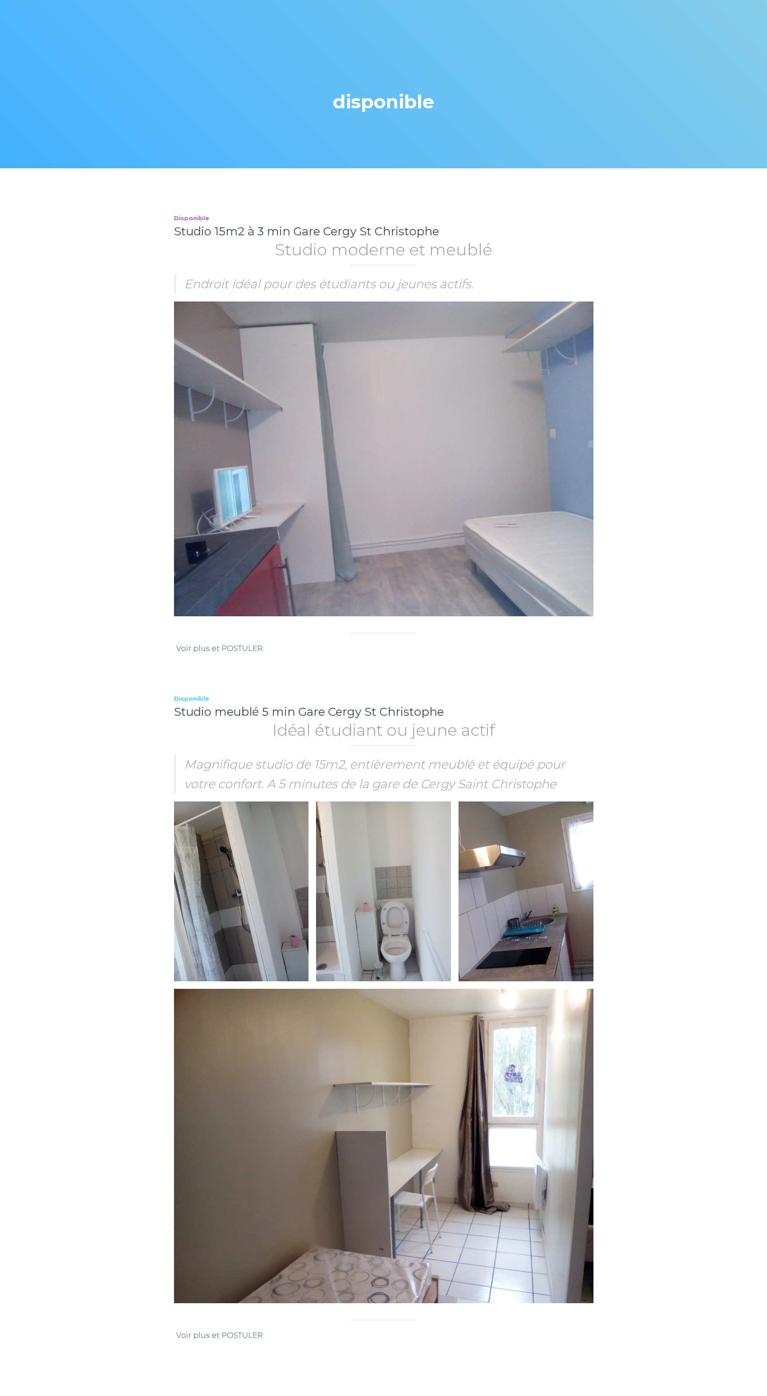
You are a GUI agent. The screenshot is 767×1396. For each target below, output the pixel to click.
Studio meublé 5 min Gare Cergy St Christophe (309, 712)
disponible (191, 218)
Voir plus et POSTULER (219, 648)
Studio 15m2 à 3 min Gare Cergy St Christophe (306, 231)
